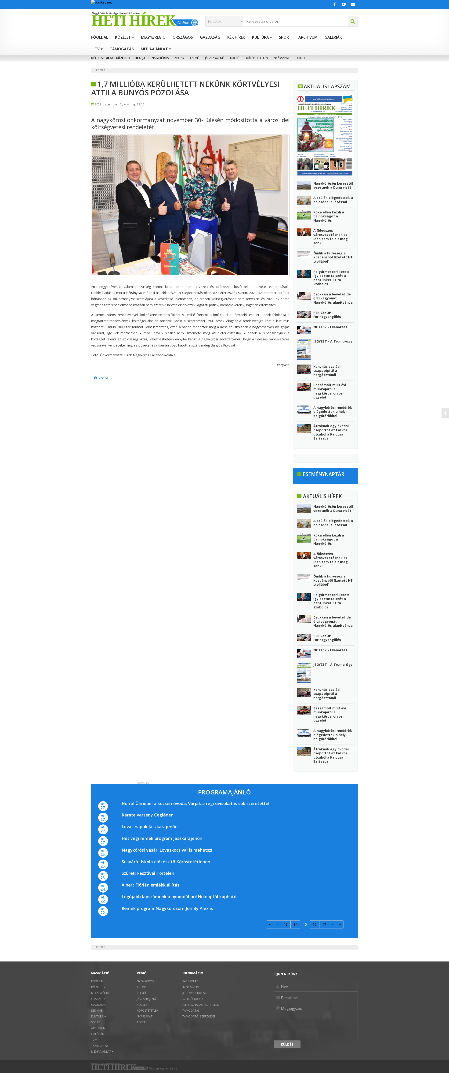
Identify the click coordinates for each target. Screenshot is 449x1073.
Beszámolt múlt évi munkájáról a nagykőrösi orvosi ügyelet (329, 391)
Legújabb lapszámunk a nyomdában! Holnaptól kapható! (179, 896)
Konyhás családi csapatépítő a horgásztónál (326, 370)
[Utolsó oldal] (340, 924)
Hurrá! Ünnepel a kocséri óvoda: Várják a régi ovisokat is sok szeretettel (195, 803)
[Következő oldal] (332, 924)
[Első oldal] (270, 924)
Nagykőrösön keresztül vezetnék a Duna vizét (333, 185)
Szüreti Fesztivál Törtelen (148, 873)
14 (295, 924)
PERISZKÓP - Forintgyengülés (327, 314)
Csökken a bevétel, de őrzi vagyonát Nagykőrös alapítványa (333, 298)
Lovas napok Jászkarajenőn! (150, 826)
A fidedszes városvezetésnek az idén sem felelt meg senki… (330, 236)
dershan (143, 783)
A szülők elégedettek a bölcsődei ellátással (333, 199)
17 (324, 924)
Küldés (287, 1044)
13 (286, 924)
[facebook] (445, 413)
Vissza (102, 378)
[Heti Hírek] (144, 19)
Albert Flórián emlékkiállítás (150, 885)
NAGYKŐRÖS (160, 58)
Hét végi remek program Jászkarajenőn (162, 838)
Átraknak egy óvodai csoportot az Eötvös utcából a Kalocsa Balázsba (331, 432)
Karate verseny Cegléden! (148, 815)
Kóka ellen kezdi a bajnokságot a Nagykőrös (328, 216)
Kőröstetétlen (257, 58)
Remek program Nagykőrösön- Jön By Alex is (167, 908)
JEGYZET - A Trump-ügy (332, 341)
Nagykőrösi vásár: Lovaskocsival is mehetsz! (167, 850)
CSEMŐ (194, 58)
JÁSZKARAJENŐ (214, 58)
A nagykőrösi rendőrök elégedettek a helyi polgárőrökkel (332, 411)
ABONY (179, 58)
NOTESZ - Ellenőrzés (330, 327)
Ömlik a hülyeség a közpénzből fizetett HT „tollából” (333, 257)
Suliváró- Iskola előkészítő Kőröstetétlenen (166, 861)
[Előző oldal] (277, 924)
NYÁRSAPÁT (282, 58)
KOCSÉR (235, 58)
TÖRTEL (300, 58)
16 (314, 924)
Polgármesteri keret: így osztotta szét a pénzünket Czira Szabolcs (331, 277)
